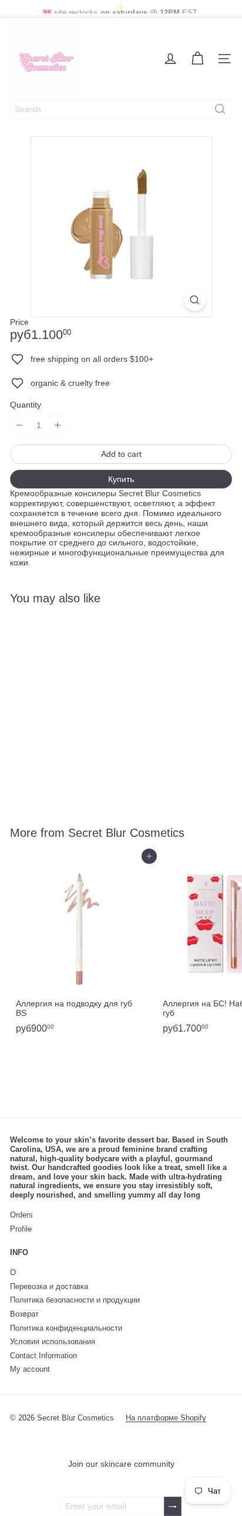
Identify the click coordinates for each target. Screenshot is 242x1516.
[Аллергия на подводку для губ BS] (83, 947)
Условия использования (52, 1341)
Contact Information (43, 1355)
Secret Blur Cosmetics (126, 832)
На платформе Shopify (166, 1417)
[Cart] (197, 59)
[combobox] (121, 109)
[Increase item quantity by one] (58, 425)
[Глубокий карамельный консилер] (83, 708)
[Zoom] (195, 300)
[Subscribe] (173, 1506)
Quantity (25, 404)
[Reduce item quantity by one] (19, 425)
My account (30, 1369)
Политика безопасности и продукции (75, 1299)
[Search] (220, 109)
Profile (21, 1229)
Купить (121, 479)
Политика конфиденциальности (66, 1328)
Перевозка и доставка (49, 1286)
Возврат (24, 1314)
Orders (21, 1214)
